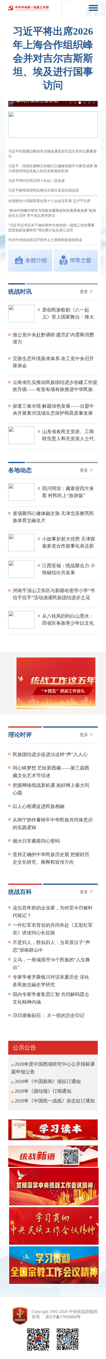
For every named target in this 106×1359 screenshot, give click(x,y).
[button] (70, 102)
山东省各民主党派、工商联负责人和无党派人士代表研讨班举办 (68, 438)
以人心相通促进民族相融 (38, 806)
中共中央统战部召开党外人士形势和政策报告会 (45, 240)
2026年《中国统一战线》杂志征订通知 (55, 1100)
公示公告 (24, 1047)
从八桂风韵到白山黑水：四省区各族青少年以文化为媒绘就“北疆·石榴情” (68, 623)
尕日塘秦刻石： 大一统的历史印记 (49, 1015)
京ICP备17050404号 (63, 1317)
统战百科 (20, 892)
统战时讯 (20, 291)
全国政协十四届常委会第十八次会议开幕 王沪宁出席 (49, 201)
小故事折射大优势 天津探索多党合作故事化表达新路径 (68, 545)
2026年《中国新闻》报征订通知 (48, 1081)
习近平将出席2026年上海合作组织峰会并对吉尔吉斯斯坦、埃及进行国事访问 (53, 58)
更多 (84, 291)
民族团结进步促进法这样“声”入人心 (50, 754)
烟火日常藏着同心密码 (36, 840)
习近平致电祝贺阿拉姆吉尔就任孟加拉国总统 (43, 190)
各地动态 (20, 470)
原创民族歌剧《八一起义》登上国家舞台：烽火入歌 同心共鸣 (68, 316)
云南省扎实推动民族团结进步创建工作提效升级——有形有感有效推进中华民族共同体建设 (55, 389)
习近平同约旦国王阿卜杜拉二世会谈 (36, 181)
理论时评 (20, 734)
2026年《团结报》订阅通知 (43, 1091)
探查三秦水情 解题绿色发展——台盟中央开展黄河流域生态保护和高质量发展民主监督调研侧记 (55, 413)
